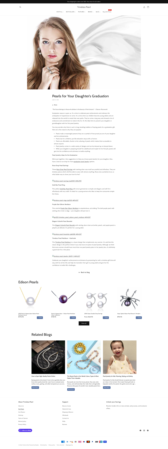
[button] (20, 7)
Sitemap (20, 415)
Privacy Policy (22, 424)
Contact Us (65, 418)
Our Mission (21, 412)
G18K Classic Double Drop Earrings (93, 313)
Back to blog (85, 272)
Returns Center (66, 406)
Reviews (64, 424)
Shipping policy (69, 445)
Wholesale (65, 415)
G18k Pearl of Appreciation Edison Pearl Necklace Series (28, 314)
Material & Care (66, 409)
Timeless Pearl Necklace (63, 242)
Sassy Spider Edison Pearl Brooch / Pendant (128, 313)
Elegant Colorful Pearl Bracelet (65, 225)
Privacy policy (52, 445)
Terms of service (60, 445)
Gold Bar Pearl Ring (66, 189)
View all (84, 323)
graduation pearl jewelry (81, 161)
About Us (21, 406)
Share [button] (55, 105)
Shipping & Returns (67, 412)
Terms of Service (23, 418)
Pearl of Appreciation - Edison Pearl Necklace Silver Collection (63, 314)
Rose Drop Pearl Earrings (65, 169)
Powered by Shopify (34, 445)
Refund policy (22, 421)
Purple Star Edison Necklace (69, 208)
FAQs (63, 421)
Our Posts (21, 409)
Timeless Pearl (25, 445)
